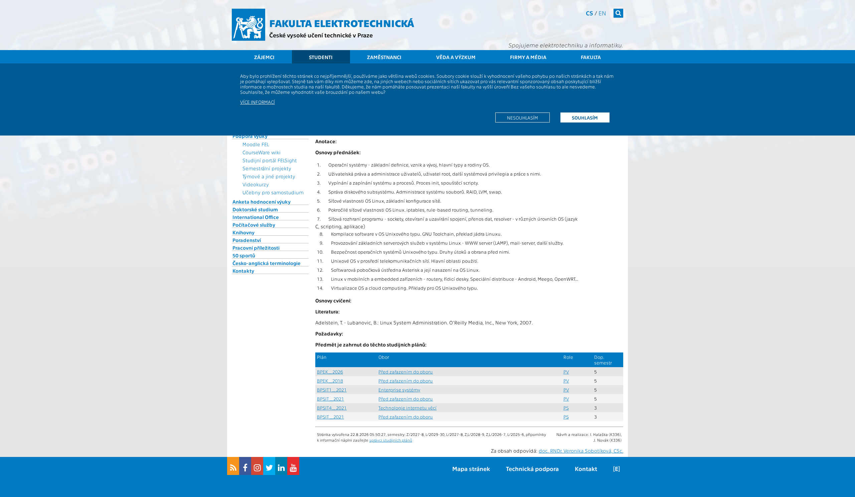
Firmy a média (528, 57)
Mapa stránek (471, 468)
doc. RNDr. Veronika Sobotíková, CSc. (581, 451)
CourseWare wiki (261, 152)
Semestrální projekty (266, 168)
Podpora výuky (250, 136)
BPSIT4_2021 (332, 408)
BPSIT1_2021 (332, 390)
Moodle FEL (255, 144)
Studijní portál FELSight (269, 160)
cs (589, 12)
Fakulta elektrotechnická (341, 23)
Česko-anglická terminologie (266, 263)
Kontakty (243, 271)
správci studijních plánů (390, 440)
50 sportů (243, 255)
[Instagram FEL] (257, 466)
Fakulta (591, 57)
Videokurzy (255, 184)
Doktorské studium (255, 209)
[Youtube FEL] (293, 466)
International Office (255, 217)
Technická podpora (532, 468)
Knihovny (243, 232)
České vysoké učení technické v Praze (321, 34)
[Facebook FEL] (245, 466)
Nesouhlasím (522, 117)
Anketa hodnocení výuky (261, 202)
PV (566, 372)
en (602, 12)
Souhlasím (585, 117)
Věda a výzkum (456, 57)
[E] (616, 468)
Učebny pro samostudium (273, 192)
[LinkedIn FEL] (281, 466)
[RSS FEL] (233, 466)
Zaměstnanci (384, 57)
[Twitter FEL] (269, 466)
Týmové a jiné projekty (268, 176)
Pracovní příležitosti (256, 248)
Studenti (321, 57)
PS (566, 408)
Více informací (257, 101)
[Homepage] (248, 25)
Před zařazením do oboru (405, 372)
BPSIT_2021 (330, 399)
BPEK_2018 (330, 381)
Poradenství (246, 240)
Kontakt (586, 468)
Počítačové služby (253, 225)
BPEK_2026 (330, 372)
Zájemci (264, 57)
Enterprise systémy (399, 390)
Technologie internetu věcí (407, 408)
